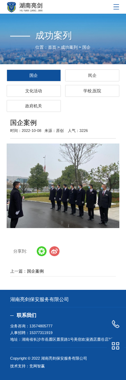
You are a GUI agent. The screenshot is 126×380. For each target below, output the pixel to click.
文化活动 (33, 90)
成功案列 (69, 47)
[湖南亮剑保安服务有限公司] (63, 6)
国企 (86, 47)
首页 (52, 47)
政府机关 (33, 106)
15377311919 (40, 333)
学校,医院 (92, 90)
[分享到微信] (42, 251)
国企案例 (35, 271)
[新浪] (54, 251)
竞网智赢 (37, 366)
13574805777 (40, 326)
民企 (92, 75)
